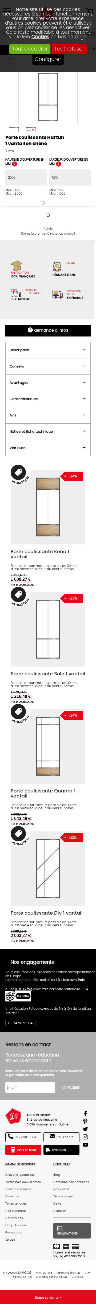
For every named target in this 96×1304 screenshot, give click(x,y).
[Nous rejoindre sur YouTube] (86, 1146)
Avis (9, 150)
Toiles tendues (16, 1203)
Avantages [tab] (19, 383)
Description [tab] (19, 350)
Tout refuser (69, 49)
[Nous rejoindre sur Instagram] (86, 1138)
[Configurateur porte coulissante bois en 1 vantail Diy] (48, 868)
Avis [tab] (13, 415)
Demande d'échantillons (71, 1182)
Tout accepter (30, 49)
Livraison (59, 1149)
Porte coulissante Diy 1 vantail (47, 913)
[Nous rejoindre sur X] (86, 1130)
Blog (56, 1174)
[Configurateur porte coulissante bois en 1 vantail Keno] (48, 507)
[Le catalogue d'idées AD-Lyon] (86, 1122)
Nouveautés (14, 1218)
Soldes (10, 1239)
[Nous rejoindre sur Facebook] (86, 1115)
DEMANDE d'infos (51, 330)
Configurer (48, 59)
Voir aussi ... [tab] (19, 448)
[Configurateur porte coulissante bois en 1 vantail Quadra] (48, 746)
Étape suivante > (48, 1297)
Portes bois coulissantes (23, 1182)
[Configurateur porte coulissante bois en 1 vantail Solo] (48, 629)
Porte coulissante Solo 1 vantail (48, 673)
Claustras (12, 1196)
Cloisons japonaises (20, 1174)
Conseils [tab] (17, 366)
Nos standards (15, 1210)
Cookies (40, 36)
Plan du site (44, 1272)
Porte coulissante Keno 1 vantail (40, 554)
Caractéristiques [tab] (24, 399)
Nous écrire (65, 1137)
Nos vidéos (61, 1189)
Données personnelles (51, 1276)
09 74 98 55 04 (20, 1023)
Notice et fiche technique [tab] (31, 432)
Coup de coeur (16, 1225)
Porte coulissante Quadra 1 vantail (43, 793)
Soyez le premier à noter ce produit (48, 233)
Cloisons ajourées (18, 1189)
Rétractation (22, 1276)
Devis (57, 1203)
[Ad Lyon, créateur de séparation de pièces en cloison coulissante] (13, 1116)
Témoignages (63, 1196)
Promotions (13, 1232)
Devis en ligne (26, 1149)
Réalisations (67, 1233)
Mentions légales (69, 1272)
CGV (88, 1272)
